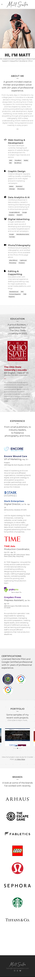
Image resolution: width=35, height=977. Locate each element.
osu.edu (22, 370)
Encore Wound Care (15, 456)
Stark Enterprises (14, 501)
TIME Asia (9, 546)
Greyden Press (12, 597)
